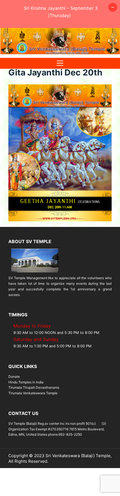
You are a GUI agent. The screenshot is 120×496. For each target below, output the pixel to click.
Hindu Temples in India (26, 382)
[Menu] (60, 63)
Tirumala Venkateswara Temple (32, 393)
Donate (14, 376)
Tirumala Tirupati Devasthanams (33, 387)
